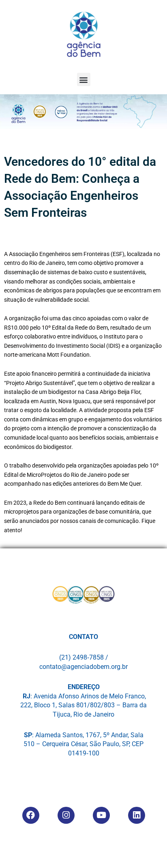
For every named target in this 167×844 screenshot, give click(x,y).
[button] (83, 79)
